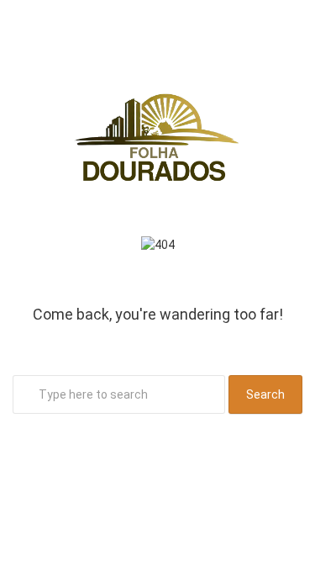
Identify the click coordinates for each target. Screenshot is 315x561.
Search (265, 394)
